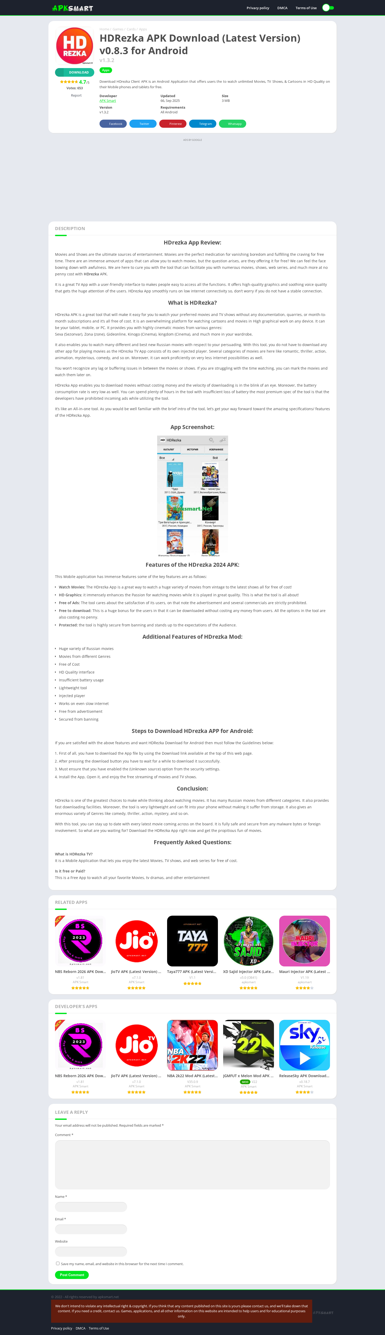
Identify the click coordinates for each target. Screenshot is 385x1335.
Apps (143, 29)
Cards (131, 29)
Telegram (205, 124)
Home (104, 29)
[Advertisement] (192, 179)
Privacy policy (258, 7)
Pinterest (175, 124)
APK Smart (108, 100)
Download (79, 72)
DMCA (282, 7)
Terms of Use (306, 7)
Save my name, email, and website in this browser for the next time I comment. (122, 1263)
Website (61, 1241)
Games (118, 29)
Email (60, 1219)
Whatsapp (235, 124)
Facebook (115, 124)
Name (61, 1196)
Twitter (144, 124)
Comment (64, 1134)
